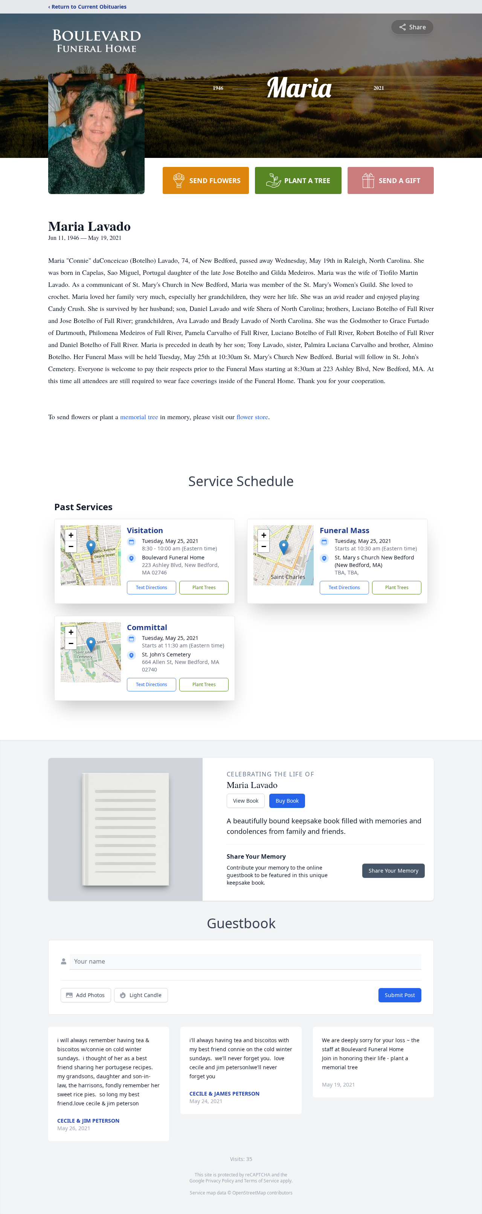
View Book (245, 800)
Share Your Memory (393, 870)
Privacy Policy (220, 1181)
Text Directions (151, 587)
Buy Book (287, 800)
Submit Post (400, 995)
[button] (91, 547)
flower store (252, 416)
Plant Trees (204, 587)
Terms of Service (261, 1181)
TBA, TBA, (347, 572)
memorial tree (139, 416)
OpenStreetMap (249, 1193)
